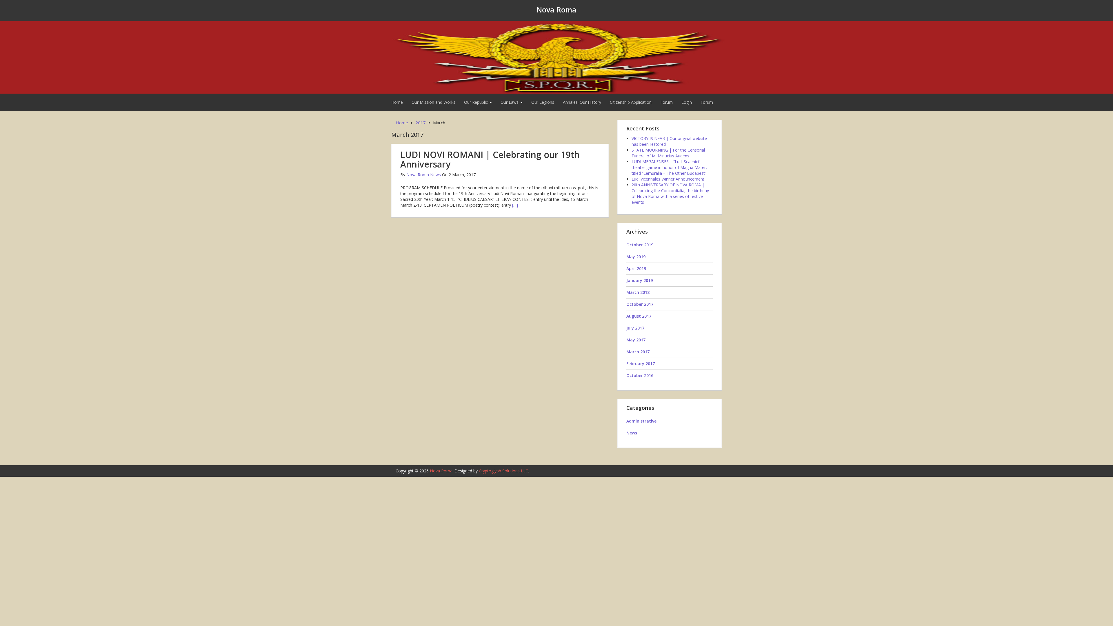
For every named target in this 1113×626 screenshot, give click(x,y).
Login (686, 102)
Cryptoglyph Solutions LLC (503, 471)
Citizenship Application (631, 102)
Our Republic (476, 102)
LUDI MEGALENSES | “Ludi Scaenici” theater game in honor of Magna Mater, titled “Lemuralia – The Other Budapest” (669, 167)
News (631, 433)
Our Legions (542, 102)
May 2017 (635, 340)
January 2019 (639, 280)
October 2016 (639, 375)
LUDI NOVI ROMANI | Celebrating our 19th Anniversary (490, 159)
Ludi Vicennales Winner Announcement (668, 179)
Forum (666, 102)
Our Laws (510, 102)
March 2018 (638, 292)
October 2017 (639, 304)
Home (397, 102)
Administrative (641, 421)
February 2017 (640, 363)
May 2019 (635, 256)
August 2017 (638, 316)
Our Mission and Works (433, 102)
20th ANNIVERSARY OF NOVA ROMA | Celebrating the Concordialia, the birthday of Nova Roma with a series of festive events (670, 193)
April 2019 (636, 268)
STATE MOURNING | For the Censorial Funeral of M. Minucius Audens (668, 153)
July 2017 (635, 328)
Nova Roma (556, 9)
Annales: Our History (582, 102)
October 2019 (639, 245)
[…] (515, 205)
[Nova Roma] (556, 56)
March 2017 (638, 351)
